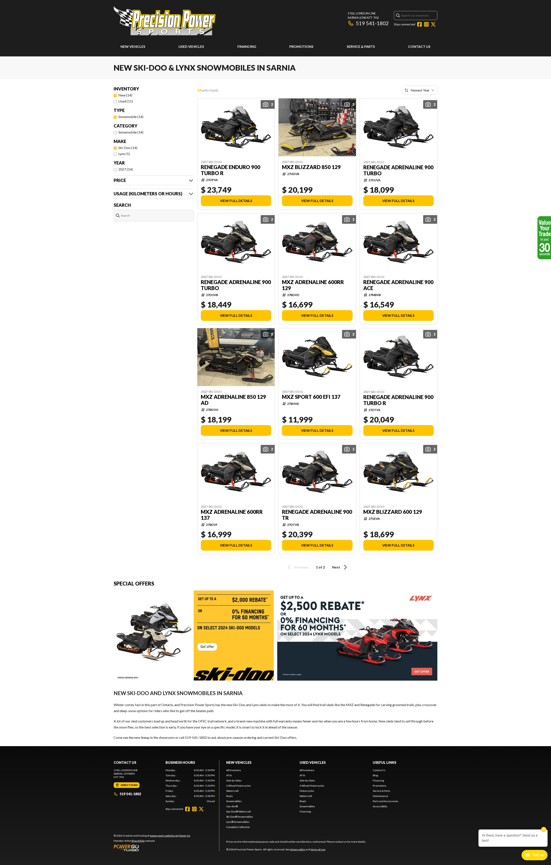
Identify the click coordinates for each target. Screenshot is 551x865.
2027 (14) (125, 169)
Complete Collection (238, 827)
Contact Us (419, 46)
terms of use (318, 849)
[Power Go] (152, 847)
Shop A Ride (138, 840)
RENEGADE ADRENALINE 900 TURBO (398, 170)
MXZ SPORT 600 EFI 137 (311, 397)
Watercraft (232, 790)
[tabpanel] (190, 786)
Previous (301, 567)
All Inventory (233, 770)
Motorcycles (307, 790)
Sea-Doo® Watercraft (238, 811)
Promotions (301, 46)
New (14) (125, 95)
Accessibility (380, 806)
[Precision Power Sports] (164, 20)
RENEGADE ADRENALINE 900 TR (317, 515)
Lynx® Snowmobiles (237, 821)
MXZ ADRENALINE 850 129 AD (233, 400)
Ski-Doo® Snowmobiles (239, 816)
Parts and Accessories (385, 801)
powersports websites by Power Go (170, 835)
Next (336, 567)
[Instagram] (426, 24)
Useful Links (384, 762)
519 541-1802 (372, 23)
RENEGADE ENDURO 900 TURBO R (230, 170)
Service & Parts (361, 46)
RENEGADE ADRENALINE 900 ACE (398, 285)
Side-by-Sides (234, 780)
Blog (375, 775)
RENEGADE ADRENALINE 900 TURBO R (398, 400)
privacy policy (297, 849)
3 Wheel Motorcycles (238, 785)
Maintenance (380, 796)
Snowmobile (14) (130, 117)
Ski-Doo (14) (127, 148)
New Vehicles (133, 46)
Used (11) (125, 101)
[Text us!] (534, 855)
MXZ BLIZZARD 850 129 (311, 167)
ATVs (229, 775)
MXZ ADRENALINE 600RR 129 (313, 285)
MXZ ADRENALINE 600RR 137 (232, 515)
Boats (229, 796)
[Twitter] (433, 24)
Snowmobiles (234, 801)
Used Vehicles (191, 46)
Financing (246, 46)
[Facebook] (419, 24)
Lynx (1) (124, 154)
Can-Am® (232, 806)
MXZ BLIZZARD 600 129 (392, 512)
